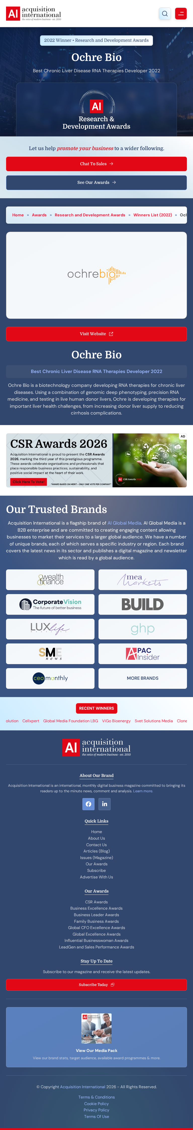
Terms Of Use (96, 1116)
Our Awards (97, 864)
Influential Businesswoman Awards (96, 940)
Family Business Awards (96, 921)
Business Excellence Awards (96, 908)
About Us (96, 838)
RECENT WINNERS (96, 708)
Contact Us (96, 844)
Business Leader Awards (96, 914)
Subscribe (96, 870)
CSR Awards (96, 902)
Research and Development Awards (90, 215)
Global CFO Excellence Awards (96, 927)
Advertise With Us (96, 877)
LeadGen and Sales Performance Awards (96, 947)
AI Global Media (124, 523)
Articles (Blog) (96, 851)
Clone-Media (170, 721)
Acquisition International (82, 1086)
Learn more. (143, 791)
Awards (39, 215)
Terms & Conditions (96, 1097)
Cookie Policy (96, 1103)
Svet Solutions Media (135, 721)
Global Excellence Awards (97, 934)
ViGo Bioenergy (97, 721)
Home (18, 215)
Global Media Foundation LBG (52, 721)
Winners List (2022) (152, 215)
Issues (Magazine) (96, 857)
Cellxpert (12, 721)
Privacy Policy (96, 1110)
